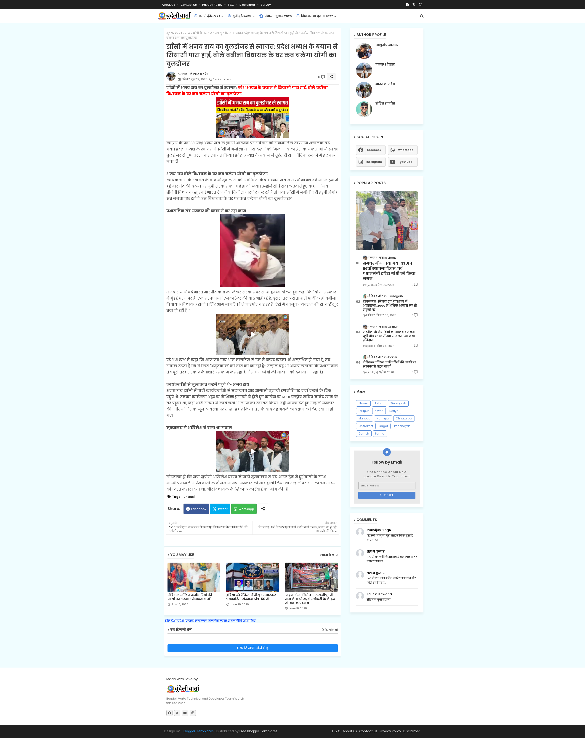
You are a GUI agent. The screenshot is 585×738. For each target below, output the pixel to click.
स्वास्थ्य (225, 620)
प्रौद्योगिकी (249, 620)
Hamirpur (383, 418)
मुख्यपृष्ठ (172, 33)
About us (350, 731)
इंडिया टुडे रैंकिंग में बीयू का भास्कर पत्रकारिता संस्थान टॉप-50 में (251, 597)
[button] (421, 16)
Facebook (198, 509)
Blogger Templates (198, 731)
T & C (336, 731)
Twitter (223, 509)
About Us (169, 5)
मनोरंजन (201, 620)
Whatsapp (246, 509)
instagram (374, 162)
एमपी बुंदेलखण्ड (209, 16)
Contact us (189, 5)
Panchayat (402, 426)
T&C (231, 5)
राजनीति (236, 620)
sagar (383, 426)
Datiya (394, 411)
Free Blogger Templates (258, 731)
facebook (374, 150)
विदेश (180, 620)
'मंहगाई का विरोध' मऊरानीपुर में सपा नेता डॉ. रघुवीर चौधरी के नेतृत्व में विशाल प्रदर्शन (310, 599)
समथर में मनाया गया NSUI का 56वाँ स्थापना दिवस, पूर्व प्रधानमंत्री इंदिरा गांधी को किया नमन (389, 271)
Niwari (379, 411)
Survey (266, 5)
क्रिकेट (189, 620)
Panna (379, 433)
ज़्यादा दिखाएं (329, 555)
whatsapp (406, 150)
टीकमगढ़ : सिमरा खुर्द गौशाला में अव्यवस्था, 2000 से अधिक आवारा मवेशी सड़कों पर (390, 306)
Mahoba (364, 418)
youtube (406, 162)
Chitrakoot (366, 426)
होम (167, 620)
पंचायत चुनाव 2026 (278, 16)
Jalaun (379, 403)
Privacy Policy (212, 5)
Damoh (364, 433)
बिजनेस (213, 620)
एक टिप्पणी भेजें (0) (252, 648)
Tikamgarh (398, 403)
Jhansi (185, 33)
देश (173, 620)
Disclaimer (247, 5)
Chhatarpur (404, 418)
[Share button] (263, 509)
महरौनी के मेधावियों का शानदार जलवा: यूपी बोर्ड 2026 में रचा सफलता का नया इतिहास (389, 336)
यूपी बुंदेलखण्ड (241, 16)
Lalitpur (364, 411)
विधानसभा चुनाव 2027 (316, 16)
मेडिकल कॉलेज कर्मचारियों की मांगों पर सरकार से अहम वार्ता (190, 597)
